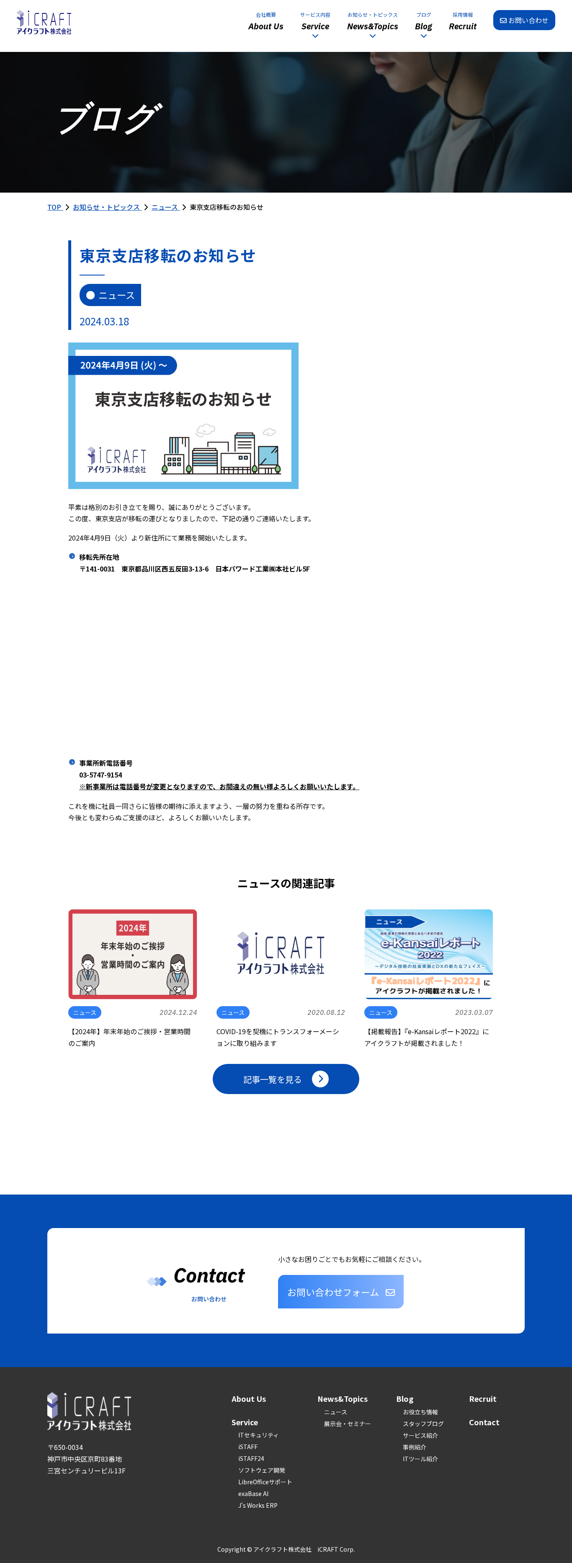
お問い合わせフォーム (333, 1291)
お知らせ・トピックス (107, 207)
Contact (484, 1421)
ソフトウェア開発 (261, 1470)
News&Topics (342, 1398)
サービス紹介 (420, 1435)
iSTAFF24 (251, 1458)
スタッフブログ (423, 1423)
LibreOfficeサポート (265, 1482)
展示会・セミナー (347, 1423)
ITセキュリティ (258, 1435)
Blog (404, 1398)
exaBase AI (253, 1493)
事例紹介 (414, 1447)
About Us (249, 1398)
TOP (55, 207)
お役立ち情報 (420, 1412)
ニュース (166, 207)
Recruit (483, 1398)
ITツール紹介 (420, 1459)
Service (245, 1421)
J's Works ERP (258, 1505)
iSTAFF (248, 1446)
